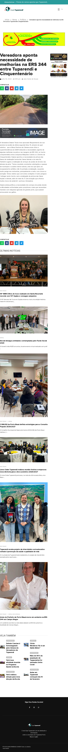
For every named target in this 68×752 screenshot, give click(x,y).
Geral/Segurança (14, 614)
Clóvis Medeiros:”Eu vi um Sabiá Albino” (37, 646)
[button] (2, 88)
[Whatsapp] (38, 707)
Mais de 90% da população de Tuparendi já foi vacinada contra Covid (36, 660)
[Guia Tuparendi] (13, 9)
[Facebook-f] (29, 707)
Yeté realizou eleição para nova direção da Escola (13, 677)
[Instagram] (34, 707)
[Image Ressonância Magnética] (24, 133)
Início (7, 19)
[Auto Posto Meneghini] (34, 39)
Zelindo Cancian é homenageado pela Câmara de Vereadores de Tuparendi (13, 648)
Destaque (3, 290)
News (14, 19)
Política (23, 19)
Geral (2, 337)
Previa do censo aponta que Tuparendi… (32, 2)
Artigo (33, 640)
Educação (34, 669)
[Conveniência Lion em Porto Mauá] (58, 65)
